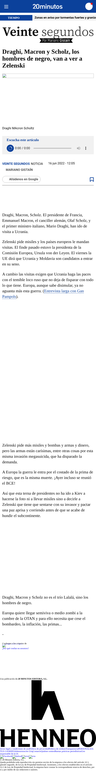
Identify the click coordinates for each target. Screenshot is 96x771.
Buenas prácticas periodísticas (67, 751)
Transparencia (72, 749)
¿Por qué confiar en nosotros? (15, 648)
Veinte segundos (16, 164)
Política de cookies (57, 749)
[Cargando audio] (10, 148)
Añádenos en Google (23, 179)
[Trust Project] (12, 643)
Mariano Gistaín (19, 170)
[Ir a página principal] (48, 6)
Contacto (37, 751)
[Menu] (6, 6)
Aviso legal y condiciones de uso (14, 749)
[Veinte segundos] (48, 34)
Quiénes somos (47, 751)
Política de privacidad (39, 749)
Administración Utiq (24, 751)
